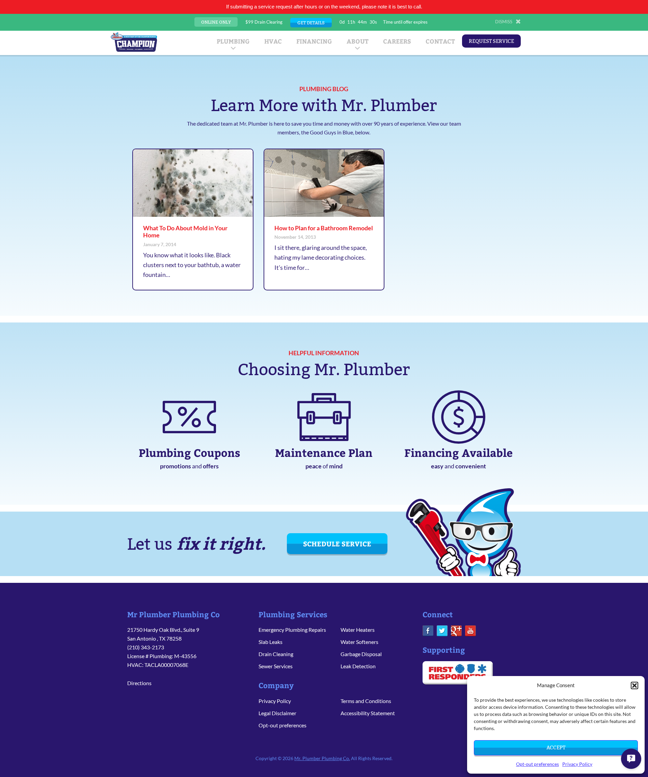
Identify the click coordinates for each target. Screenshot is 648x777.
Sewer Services (276, 666)
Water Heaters (358, 629)
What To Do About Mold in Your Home (185, 231)
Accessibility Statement (368, 713)
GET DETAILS (311, 22)
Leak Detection (358, 666)
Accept (555, 747)
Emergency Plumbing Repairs (292, 629)
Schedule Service (337, 543)
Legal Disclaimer (277, 713)
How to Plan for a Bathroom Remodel (323, 228)
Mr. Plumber (134, 41)
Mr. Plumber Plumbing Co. (322, 758)
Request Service (491, 41)
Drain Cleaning (276, 654)
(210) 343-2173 (145, 647)
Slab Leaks (270, 642)
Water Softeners (359, 642)
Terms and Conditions (366, 701)
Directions (139, 683)
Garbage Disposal (361, 654)
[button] (634, 685)
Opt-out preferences (537, 764)
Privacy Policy (577, 764)
